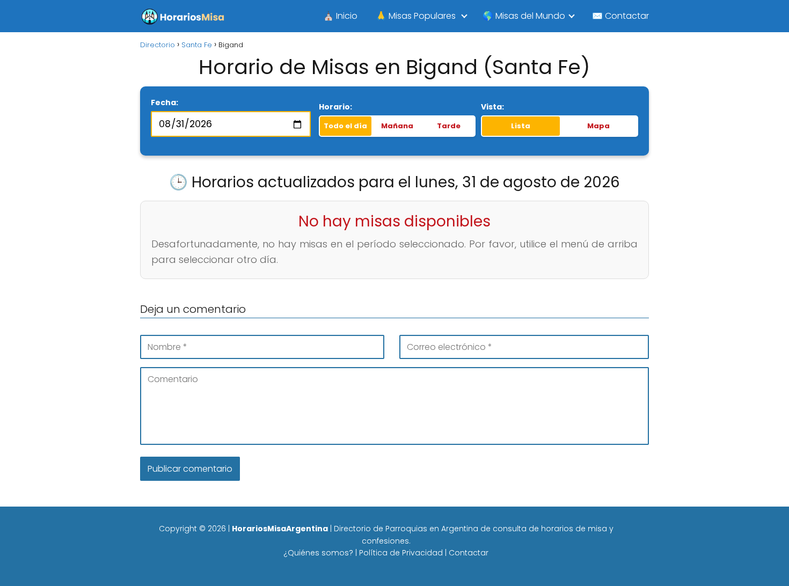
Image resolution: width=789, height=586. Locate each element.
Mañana (397, 126)
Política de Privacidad (401, 552)
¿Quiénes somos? (318, 552)
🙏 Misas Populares (416, 16)
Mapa (598, 126)
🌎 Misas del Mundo (524, 16)
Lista (520, 126)
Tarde (449, 126)
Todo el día (345, 126)
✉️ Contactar (620, 16)
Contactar (468, 552)
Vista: (492, 106)
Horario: (335, 106)
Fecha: (164, 102)
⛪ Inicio (340, 16)
